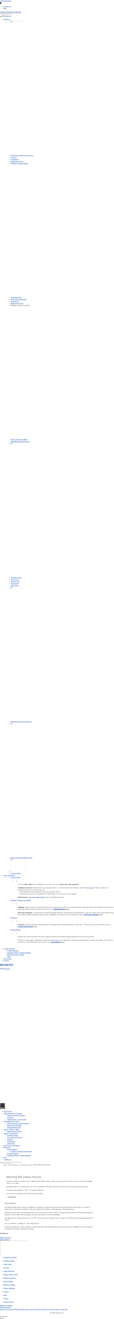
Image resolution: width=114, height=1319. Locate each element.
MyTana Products (13, 1165)
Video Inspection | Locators (13, 1113)
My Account (90, 888)
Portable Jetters (12, 1135)
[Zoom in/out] (0, 1316)
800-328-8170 (6, 965)
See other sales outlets (37, 897)
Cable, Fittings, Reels (11, 1274)
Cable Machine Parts (14, 1127)
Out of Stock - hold (26, 1165)
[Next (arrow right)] (2, 1318)
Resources (7, 1147)
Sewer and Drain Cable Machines (18, 1123)
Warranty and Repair (91, 915)
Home (5, 1165)
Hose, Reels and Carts (14, 1137)
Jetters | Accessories (11, 1133)
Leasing (6, 1292)
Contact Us (7, 6)
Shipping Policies (60, 909)
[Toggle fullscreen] (2, 1316)
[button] (5, 1238)
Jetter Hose (7, 1264)
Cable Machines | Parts (11, 1121)
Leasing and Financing (25, 927)
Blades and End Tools (14, 1131)
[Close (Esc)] (6, 1316)
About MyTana (56, 942)
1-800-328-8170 (5, 1)
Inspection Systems (10, 1257)
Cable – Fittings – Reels (11, 1129)
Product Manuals (12, 1153)
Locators (10, 1117)
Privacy (6, 1298)
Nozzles (10, 1139)
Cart (5, 1157)
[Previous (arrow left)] (0, 1318)
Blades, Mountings (10, 1278)
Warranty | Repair (9, 1285)
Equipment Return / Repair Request (19, 1155)
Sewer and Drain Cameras (16, 1115)
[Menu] (0, 3)
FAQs (5, 1295)
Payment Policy (9, 1302)
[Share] (4, 1316)
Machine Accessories (14, 1125)
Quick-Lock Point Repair (12, 1145)
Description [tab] (12, 1197)
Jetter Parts (11, 1143)
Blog (5, 8)
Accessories (11, 1141)
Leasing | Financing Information (21, 1151)
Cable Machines (9, 1271)
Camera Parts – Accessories (16, 1119)
